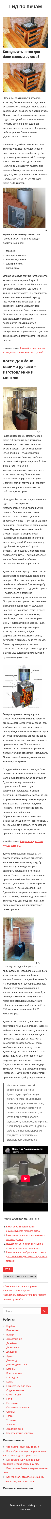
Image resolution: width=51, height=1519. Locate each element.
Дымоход (11, 1360)
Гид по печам (25, 6)
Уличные (11, 1424)
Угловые (11, 1420)
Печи (9, 1398)
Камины (10, 1368)
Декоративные (14, 1338)
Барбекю (11, 1326)
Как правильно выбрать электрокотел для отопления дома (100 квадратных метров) (26, 1256)
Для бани (11, 1343)
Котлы (8, 1269)
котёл (33, 1276)
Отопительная (14, 1394)
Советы (10, 1411)
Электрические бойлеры (19, 1432)
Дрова (9, 1355)
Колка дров (12, 1377)
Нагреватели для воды (18, 1385)
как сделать (21, 1276)
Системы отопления (17, 1407)
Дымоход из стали (16, 1364)
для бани (8, 1276)
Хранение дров (14, 1428)
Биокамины (12, 1330)
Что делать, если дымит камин (23, 1446)
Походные (12, 1403)
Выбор (10, 1334)
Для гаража (12, 1347)
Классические (14, 1373)
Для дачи (11, 1351)
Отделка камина (15, 1390)
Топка (9, 1415)
